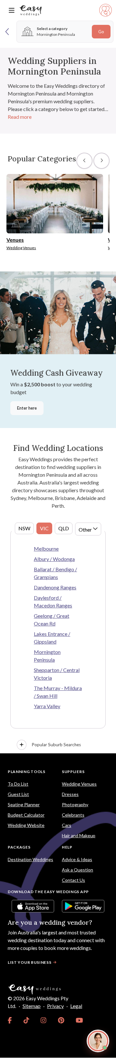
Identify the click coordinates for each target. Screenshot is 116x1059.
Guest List (18, 794)
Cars (66, 825)
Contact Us (73, 880)
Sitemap (32, 1006)
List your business (30, 962)
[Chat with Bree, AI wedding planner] (98, 1041)
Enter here (27, 408)
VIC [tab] (44, 528)
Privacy (55, 1006)
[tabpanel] (58, 641)
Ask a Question (77, 869)
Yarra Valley (47, 706)
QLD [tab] (63, 528)
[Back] (8, 31)
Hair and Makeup (78, 835)
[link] (10, 1020)
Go (101, 31)
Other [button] (85, 529)
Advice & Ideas (77, 859)
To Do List (18, 784)
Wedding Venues (79, 784)
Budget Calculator (26, 815)
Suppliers (73, 771)
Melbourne (46, 548)
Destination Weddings (30, 859)
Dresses (70, 794)
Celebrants (73, 815)
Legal (76, 1006)
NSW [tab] (24, 528)
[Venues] (54, 203)
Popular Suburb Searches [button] (56, 744)
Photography (75, 804)
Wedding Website (26, 825)
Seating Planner (24, 804)
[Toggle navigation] (11, 10)
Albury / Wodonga (54, 559)
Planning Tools (26, 771)
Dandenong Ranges (55, 587)
